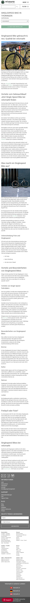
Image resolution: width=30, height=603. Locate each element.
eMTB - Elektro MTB (5, 561)
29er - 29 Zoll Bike (5, 543)
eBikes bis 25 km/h (5, 559)
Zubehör (3, 139)
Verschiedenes (19, 572)
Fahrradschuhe (19, 577)
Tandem (18, 548)
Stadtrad (3, 547)
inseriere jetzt (7, 468)
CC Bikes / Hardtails (5, 533)
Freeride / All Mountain (6, 537)
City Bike (15, 216)
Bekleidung (18, 567)
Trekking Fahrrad (4, 548)
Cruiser (17, 553)
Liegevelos (18, 551)
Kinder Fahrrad (4, 551)
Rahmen (18, 539)
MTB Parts (18, 564)
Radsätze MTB (19, 559)
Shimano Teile (19, 569)
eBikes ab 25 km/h (5, 560)
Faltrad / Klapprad (20, 552)
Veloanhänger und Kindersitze (22, 563)
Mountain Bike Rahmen (6, 541)
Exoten (17, 547)
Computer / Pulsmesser (21, 568)
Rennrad (5, 317)
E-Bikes (10, 85)
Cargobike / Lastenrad (5, 553)
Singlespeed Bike (4, 552)
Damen (17, 537)
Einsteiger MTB (4, 539)
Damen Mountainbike (5, 540)
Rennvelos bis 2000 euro (21, 535)
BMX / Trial (18, 549)
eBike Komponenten (20, 579)
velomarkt (7, 83)
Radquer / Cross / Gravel (21, 540)
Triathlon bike (19, 536)
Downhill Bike (4, 536)
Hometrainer (19, 575)
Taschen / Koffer (19, 571)
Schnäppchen (4, 549)
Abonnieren (15, 526)
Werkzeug (18, 573)
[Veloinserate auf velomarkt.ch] (8, 2)
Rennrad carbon (19, 533)
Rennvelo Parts (19, 565)
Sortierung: (5, 18)
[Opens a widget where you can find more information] (7, 600)
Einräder (18, 555)
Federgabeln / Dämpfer (21, 561)
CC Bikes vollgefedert (5, 535)
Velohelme (18, 576)
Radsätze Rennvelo (20, 560)
